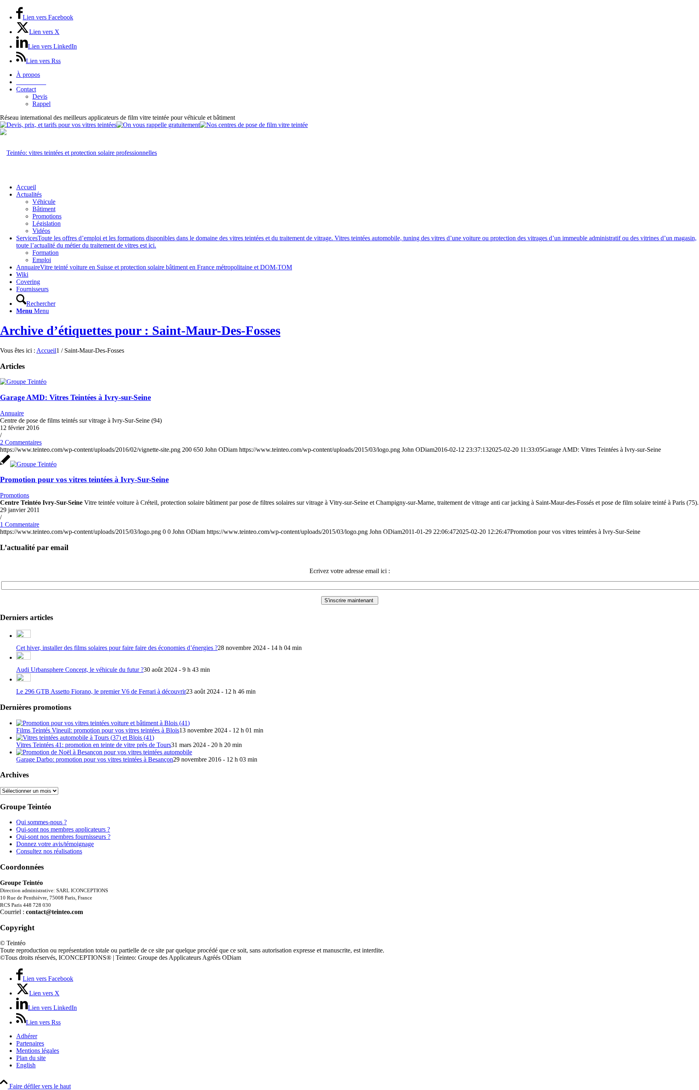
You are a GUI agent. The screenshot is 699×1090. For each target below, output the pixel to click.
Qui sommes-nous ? (41, 822)
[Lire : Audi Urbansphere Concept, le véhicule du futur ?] (23, 657)
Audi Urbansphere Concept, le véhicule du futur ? (80, 669)
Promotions (14, 495)
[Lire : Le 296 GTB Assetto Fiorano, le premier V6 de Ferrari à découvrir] (23, 679)
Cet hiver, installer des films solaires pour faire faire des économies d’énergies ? (117, 647)
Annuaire (12, 413)
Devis (39, 96)
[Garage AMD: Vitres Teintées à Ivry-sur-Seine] (23, 381)
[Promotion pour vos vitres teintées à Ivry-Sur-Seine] (28, 464)
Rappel (41, 103)
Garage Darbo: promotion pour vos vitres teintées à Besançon (94, 759)
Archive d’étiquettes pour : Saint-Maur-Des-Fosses (140, 330)
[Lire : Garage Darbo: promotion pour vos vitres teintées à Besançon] (104, 752)
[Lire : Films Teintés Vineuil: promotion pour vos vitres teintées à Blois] (103, 723)
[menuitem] (357, 74)
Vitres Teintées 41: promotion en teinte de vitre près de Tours (93, 744)
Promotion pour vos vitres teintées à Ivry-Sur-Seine (84, 479)
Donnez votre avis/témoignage (55, 843)
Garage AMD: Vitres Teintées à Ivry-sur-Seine (75, 397)
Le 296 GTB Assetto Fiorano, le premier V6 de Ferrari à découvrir (101, 691)
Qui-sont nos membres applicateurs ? (63, 829)
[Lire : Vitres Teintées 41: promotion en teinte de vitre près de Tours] (85, 737)
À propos (28, 74)
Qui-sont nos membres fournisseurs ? (63, 836)
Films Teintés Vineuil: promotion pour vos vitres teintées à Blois (97, 730)
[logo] (78, 152)
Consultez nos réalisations (49, 851)
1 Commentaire (19, 524)
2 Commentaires (21, 442)
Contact (26, 89)
